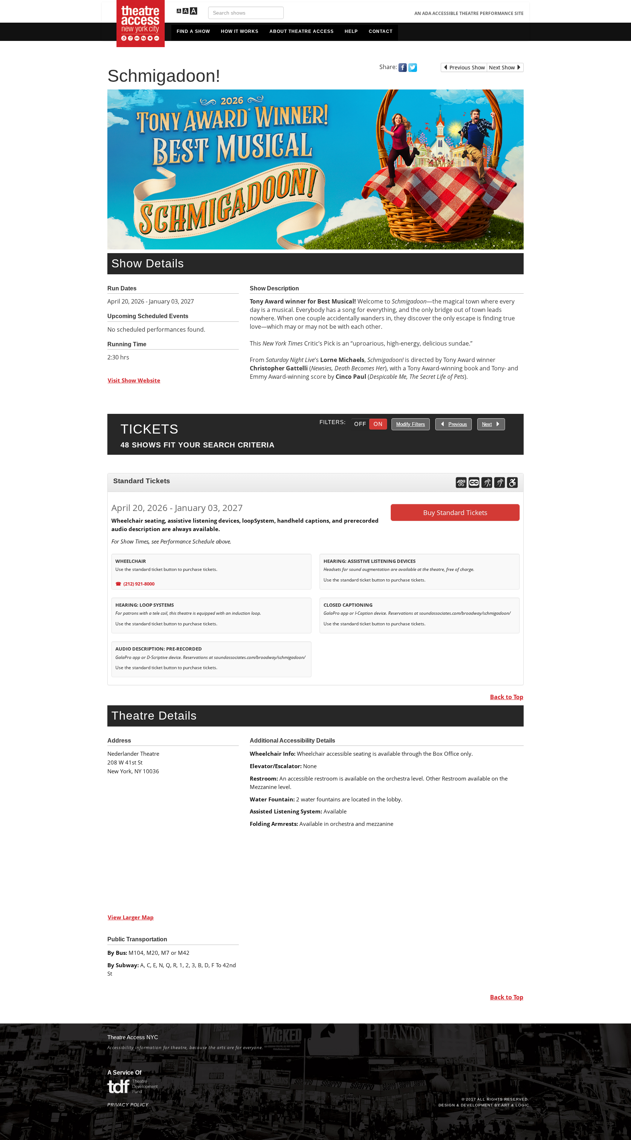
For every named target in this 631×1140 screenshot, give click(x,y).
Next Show (502, 67)
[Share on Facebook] (402, 67)
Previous (457, 424)
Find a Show (193, 31)
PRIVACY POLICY (128, 1104)
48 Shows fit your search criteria (198, 445)
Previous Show (466, 67)
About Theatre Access (301, 31)
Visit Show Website (134, 380)
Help (351, 31)
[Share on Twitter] (412, 67)
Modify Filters (410, 424)
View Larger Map (131, 917)
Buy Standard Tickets (455, 512)
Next (487, 424)
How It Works (240, 31)
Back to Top (506, 697)
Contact (381, 31)
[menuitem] (193, 33)
